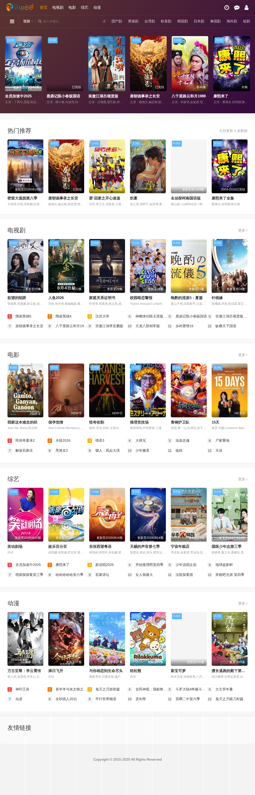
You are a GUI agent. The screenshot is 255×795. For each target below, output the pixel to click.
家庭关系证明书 (102, 298)
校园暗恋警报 (141, 298)
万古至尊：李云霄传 (24, 671)
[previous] (8, 70)
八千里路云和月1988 (189, 96)
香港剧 (133, 21)
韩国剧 (182, 21)
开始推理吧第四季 (146, 565)
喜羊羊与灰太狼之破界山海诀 (68, 689)
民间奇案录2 (22, 440)
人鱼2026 (56, 298)
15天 (215, 422)
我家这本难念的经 (22, 422)
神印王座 (19, 689)
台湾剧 (149, 21)
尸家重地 (219, 440)
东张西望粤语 (100, 546)
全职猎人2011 (63, 699)
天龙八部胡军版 (144, 326)
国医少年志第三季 (227, 546)
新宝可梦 (178, 671)
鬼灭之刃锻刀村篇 (225, 699)
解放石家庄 (21, 450)
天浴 (215, 450)
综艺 (84, 7)
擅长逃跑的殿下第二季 (230, 671)
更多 (242, 230)
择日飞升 (55, 671)
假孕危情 (55, 422)
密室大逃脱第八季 (22, 198)
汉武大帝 (99, 316)
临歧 (175, 450)
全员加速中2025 (18, 96)
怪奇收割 (96, 422)
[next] (247, 70)
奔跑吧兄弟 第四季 (226, 575)
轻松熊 (135, 671)
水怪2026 (59, 440)
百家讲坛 (99, 575)
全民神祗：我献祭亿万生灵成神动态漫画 (148, 689)
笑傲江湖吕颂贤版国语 (107, 96)
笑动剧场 (14, 546)
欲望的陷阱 (16, 298)
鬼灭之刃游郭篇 (104, 689)
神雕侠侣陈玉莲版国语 (148, 316)
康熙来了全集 (223, 198)
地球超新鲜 (221, 565)
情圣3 (97, 440)
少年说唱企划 (182, 565)
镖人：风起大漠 (104, 450)
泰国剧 (215, 21)
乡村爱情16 (180, 326)
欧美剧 (166, 21)
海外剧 (232, 21)
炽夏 (133, 198)
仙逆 (16, 699)
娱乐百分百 (57, 546)
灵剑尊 (137, 699)
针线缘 (217, 298)
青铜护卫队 (180, 422)
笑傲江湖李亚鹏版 (106, 326)
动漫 (97, 7)
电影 (72, 7)
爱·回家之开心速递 (104, 198)
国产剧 (117, 21)
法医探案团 (180, 575)
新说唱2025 (101, 565)
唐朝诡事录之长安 (145, 96)
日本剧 (199, 21)
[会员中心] (247, 7)
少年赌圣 (138, 450)
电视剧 (58, 7)
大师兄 (137, 440)
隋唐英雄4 (60, 316)
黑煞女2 (58, 450)
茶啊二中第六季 (184, 699)
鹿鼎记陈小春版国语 (63, 96)
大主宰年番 (221, 689)
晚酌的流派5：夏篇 (187, 298)
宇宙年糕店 (180, 546)
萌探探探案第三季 (26, 575)
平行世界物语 (103, 699)
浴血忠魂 (179, 440)
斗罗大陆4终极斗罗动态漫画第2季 (188, 689)
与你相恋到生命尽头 (106, 671)
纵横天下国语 (222, 326)
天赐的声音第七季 (145, 546)
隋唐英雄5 (20, 316)
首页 (43, 7)
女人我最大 (140, 575)
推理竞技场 (139, 422)
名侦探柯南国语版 (186, 198)
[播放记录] (226, 7)
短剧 (246, 21)
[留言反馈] (237, 7)
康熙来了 (220, 96)
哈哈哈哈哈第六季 (66, 575)
